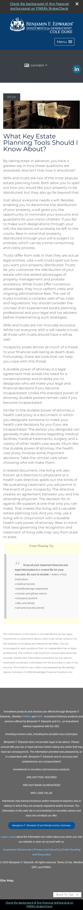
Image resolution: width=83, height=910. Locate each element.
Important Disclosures (17, 849)
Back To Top (65, 894)
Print (11, 97)
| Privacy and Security (46, 849)
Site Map (7, 880)
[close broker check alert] (77, 4)
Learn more (8, 836)
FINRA (26, 716)
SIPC (40, 716)
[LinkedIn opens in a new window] (76, 71)
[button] (64, 42)
